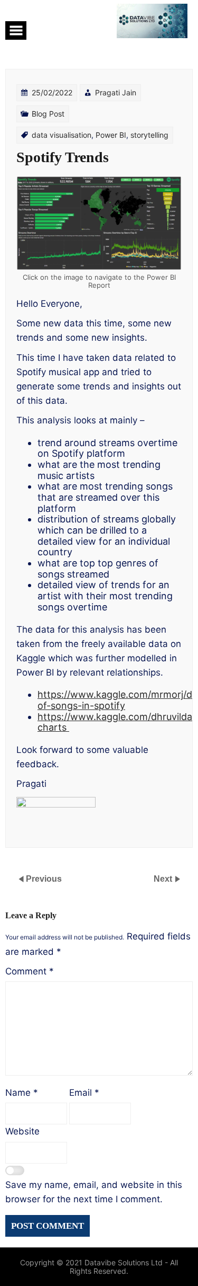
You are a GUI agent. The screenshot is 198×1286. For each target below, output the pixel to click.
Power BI (111, 134)
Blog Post (48, 113)
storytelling (149, 134)
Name (21, 1092)
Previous (44, 878)
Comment (29, 971)
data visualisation (61, 134)
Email (84, 1092)
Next (164, 878)
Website (22, 1131)
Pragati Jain (115, 92)
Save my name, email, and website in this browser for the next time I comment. (93, 1191)
